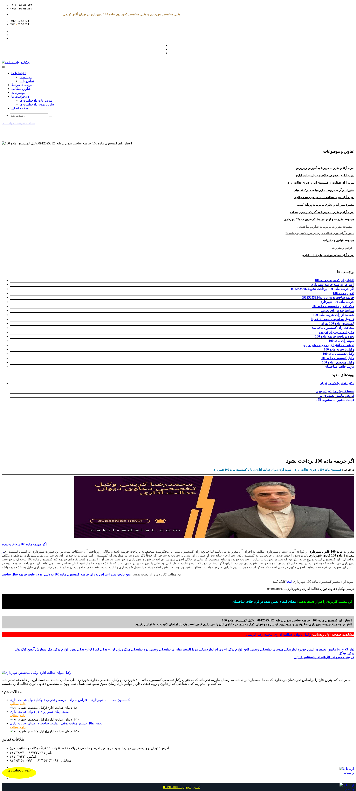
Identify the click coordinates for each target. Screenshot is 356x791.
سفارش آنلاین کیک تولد (30, 649)
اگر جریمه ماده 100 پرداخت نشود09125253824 (322, 289)
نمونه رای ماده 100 (341, 340)
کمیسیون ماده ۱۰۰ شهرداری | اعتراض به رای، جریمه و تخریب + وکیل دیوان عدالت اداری (70, 700)
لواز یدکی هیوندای (285, 649)
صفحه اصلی (19, 108)
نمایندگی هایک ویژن (129, 649)
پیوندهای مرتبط (21, 85)
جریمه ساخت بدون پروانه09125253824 (328, 297)
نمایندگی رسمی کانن (258, 649)
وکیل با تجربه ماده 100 (339, 349)
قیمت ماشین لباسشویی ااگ (335, 400)
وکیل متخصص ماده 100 (338, 362)
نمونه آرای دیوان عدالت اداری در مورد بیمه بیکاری (324, 197)
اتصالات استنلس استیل (309, 657)
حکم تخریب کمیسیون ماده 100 (333, 306)
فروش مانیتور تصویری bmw (335, 391)
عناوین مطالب (21, 88)
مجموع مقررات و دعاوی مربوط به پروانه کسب (325, 204)
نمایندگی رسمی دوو (157, 649)
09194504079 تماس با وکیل (181, 787)
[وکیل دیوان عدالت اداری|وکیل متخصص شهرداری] (36, 672)
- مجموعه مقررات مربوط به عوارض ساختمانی (325, 226)
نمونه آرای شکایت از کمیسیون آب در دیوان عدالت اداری (320, 182)
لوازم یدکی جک (58, 649)
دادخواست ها (20, 96)
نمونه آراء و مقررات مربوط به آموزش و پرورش (325, 168)
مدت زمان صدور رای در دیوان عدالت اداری (39, 711)
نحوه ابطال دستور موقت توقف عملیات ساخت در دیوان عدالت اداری (56, 723)
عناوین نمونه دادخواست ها (37, 104)
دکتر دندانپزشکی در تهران (337, 383)
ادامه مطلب (18, 703)
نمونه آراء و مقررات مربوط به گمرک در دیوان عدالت (322, 212)
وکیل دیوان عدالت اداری (292, 634)
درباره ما (26, 77)
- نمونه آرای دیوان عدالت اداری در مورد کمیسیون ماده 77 (320, 233)
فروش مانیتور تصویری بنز (336, 395)
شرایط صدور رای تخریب (337, 310)
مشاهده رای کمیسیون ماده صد (333, 327)
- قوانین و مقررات (343, 247)
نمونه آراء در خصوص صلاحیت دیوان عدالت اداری (324, 175)
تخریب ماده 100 (343, 293)
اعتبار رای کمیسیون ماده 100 (334, 280)
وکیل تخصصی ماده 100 (338, 353)
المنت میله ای (181, 649)
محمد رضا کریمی (260, 634)
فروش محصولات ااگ (339, 657)
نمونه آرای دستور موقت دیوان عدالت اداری (328, 255)
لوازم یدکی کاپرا (104, 649)
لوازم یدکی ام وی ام (228, 649)
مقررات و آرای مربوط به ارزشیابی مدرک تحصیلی (324, 190)
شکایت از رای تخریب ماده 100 (333, 314)
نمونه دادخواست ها (19, 770)
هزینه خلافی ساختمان (339, 366)
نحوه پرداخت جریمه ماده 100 (334, 336)
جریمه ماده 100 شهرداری (337, 302)
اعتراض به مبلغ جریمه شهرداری (332, 284)
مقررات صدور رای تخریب (336, 332)
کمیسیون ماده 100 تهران (337, 323)
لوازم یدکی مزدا (203, 649)
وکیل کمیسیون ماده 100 (337, 358)
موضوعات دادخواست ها (36, 100)
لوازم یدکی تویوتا (80, 649)
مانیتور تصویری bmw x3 (331, 649)
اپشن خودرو (306, 649)
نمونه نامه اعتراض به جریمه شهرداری (328, 345)
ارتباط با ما (18, 73)
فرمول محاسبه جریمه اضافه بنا (332, 319)
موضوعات (18, 92)
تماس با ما (27, 81)
